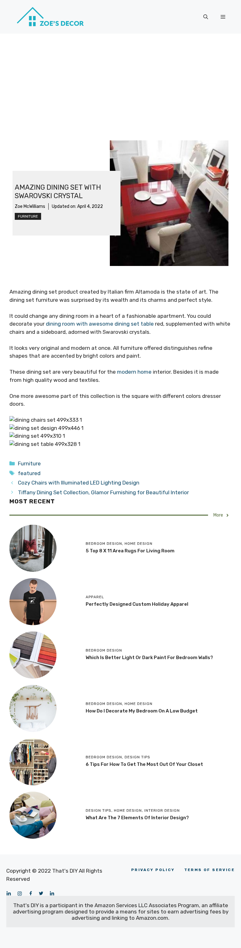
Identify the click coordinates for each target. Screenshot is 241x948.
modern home (134, 372)
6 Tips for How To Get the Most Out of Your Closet (144, 764)
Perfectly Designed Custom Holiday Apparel (137, 604)
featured (29, 473)
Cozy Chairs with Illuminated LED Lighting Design (78, 482)
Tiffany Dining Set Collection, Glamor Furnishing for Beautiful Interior (103, 492)
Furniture (28, 216)
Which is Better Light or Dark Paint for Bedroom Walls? (149, 657)
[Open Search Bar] (205, 17)
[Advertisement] (120, 81)
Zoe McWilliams (30, 206)
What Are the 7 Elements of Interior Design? (137, 818)
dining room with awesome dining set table (100, 324)
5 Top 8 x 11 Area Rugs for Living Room (130, 551)
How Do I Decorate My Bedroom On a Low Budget (142, 711)
